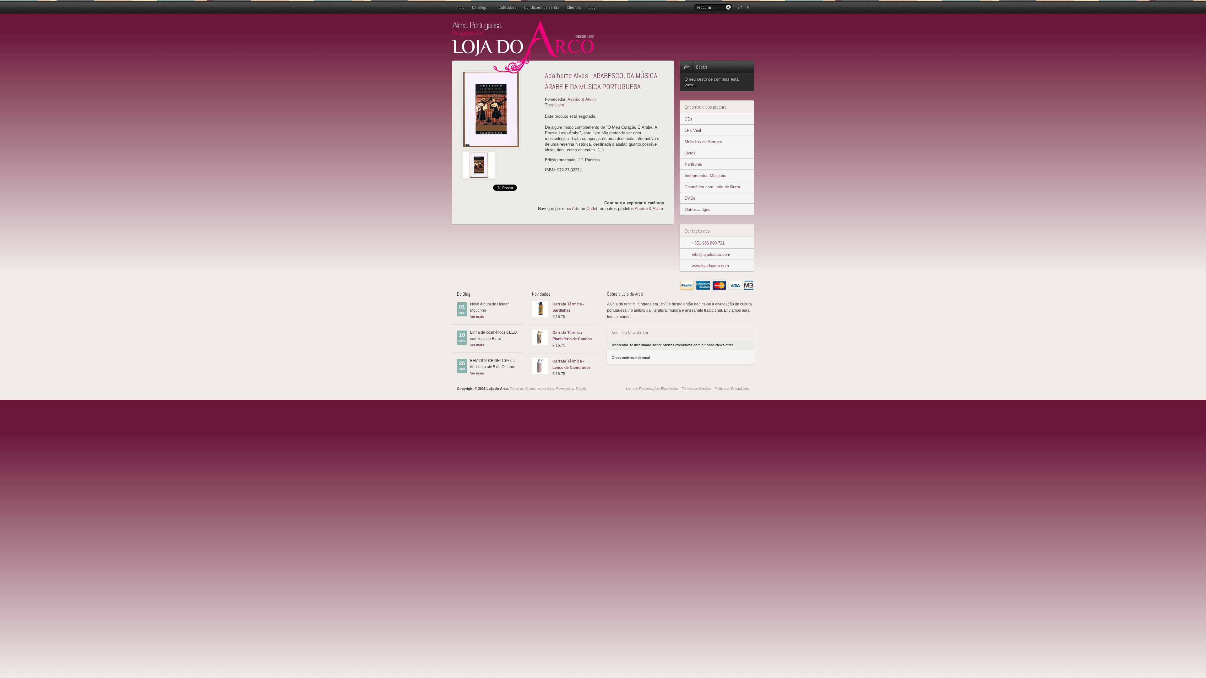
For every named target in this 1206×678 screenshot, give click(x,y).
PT (749, 7)
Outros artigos (697, 209)
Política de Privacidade (731, 388)
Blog (592, 7)
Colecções (508, 7)
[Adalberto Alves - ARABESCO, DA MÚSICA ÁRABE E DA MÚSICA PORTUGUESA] (501, 109)
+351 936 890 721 (708, 243)
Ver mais (477, 317)
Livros (690, 153)
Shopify (580, 388)
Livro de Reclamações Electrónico (652, 388)
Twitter (730, 26)
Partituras (693, 164)
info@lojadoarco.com (711, 254)
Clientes (574, 7)
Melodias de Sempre (703, 141)
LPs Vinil (693, 130)
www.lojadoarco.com (710, 265)
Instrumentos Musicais (705, 175)
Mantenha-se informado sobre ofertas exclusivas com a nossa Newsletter (672, 345)
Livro (559, 105)
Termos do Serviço (696, 388)
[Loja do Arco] (523, 71)
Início (459, 7)
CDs (689, 119)
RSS (750, 26)
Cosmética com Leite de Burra (712, 187)
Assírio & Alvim (582, 99)
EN (739, 7)
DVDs (690, 198)
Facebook (740, 26)
